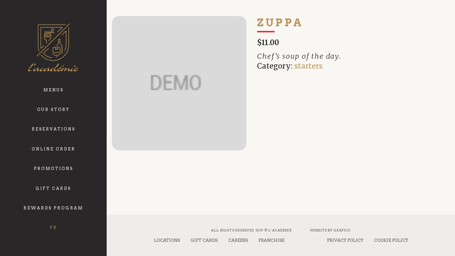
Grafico (342, 230)
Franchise (271, 240)
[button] (67, 85)
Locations (167, 240)
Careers (238, 240)
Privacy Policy (345, 240)
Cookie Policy (391, 240)
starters (308, 66)
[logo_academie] (53, 47)
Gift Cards (204, 240)
